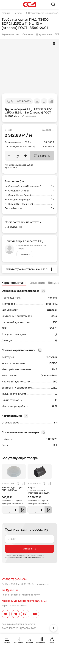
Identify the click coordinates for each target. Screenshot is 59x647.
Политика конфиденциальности (18, 624)
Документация (44, 34)
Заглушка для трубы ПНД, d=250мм (12, 489)
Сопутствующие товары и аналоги (27, 269)
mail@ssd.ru (10, 590)
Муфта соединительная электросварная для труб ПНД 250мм (38, 491)
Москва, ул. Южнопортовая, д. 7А (24, 601)
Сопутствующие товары (20, 458)
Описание (27, 34)
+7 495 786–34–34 (14, 579)
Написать (25, 254)
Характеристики (10, 34)
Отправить (29, 548)
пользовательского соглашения (29, 557)
